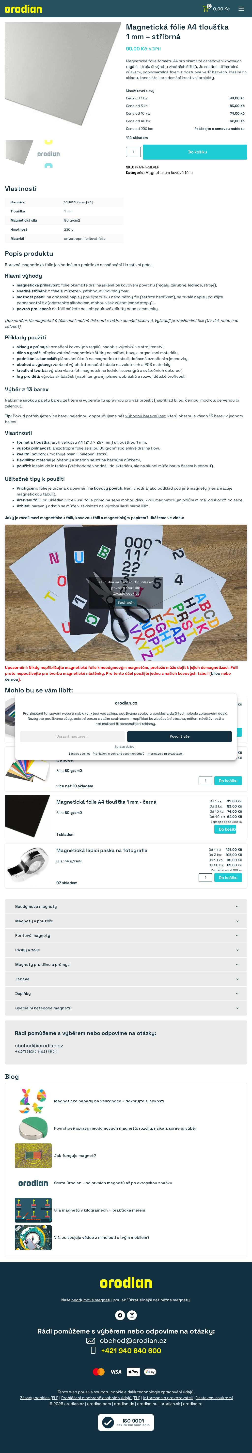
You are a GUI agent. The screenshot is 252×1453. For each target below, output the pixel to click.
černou (11, 679)
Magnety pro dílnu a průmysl (42, 964)
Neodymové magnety (36, 906)
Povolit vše (179, 736)
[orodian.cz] (23, 9)
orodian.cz (74, 1403)
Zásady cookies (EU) (39, 1397)
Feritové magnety (32, 935)
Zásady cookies (79, 754)
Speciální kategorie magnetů (43, 1008)
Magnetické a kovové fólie (169, 172)
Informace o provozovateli (165, 754)
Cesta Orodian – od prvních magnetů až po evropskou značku (113, 1183)
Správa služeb (125, 747)
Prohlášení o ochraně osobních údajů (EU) (100, 1397)
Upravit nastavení (72, 736)
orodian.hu (147, 1403)
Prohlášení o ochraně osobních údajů (118, 754)
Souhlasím (126, 602)
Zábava (22, 979)
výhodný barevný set (145, 416)
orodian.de (124, 1403)
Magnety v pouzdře (34, 921)
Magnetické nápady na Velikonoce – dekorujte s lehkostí (109, 1101)
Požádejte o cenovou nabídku (219, 128)
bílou (215, 673)
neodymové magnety (91, 1300)
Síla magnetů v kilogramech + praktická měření (99, 1210)
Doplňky (23, 993)
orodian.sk (170, 1403)
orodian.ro (193, 1403)
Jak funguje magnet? (75, 1156)
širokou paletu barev (42, 400)
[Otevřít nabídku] (241, 8)
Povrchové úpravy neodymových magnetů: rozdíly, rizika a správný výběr (125, 1128)
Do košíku (197, 152)
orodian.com (99, 1403)
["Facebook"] (120, 1315)
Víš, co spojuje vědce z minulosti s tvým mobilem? (102, 1238)
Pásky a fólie (27, 950)
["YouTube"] (132, 1315)
